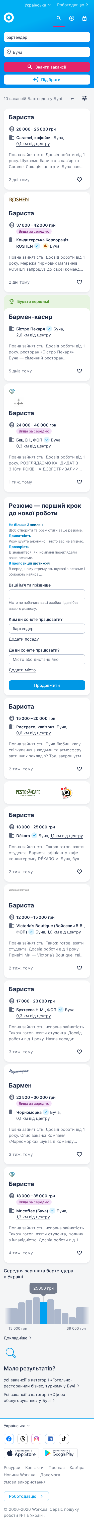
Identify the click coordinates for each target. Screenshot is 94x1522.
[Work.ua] (9, 17)
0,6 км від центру (33, 732)
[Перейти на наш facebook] (9, 1439)
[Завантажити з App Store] (21, 1453)
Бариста (21, 117)
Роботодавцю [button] (22, 1496)
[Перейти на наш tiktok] (64, 1439)
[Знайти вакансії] (59, 18)
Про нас (57, 1467)
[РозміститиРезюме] (71, 18)
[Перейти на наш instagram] (36, 1439)
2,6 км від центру (33, 334)
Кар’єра (77, 1467)
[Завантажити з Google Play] (60, 1453)
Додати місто (22, 669)
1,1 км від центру (66, 835)
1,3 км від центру (33, 1216)
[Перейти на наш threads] (23, 1439)
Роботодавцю (70, 4)
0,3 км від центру (33, 445)
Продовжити (47, 685)
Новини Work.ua (19, 1474)
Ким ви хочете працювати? (35, 619)
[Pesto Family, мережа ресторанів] (28, 792)
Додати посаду (24, 639)
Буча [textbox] (17, 52)
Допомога (50, 1474)
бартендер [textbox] (17, 37)
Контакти (34, 1467)
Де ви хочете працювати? (34, 650)
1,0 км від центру (64, 931)
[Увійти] (84, 18)
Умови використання (25, 1481)
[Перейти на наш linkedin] (50, 1439)
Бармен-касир (30, 316)
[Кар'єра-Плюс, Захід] (66, 792)
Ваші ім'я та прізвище (30, 585)
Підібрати (50, 79)
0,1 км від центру (33, 143)
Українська (14, 1425)
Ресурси (12, 1467)
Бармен (20, 1085)
